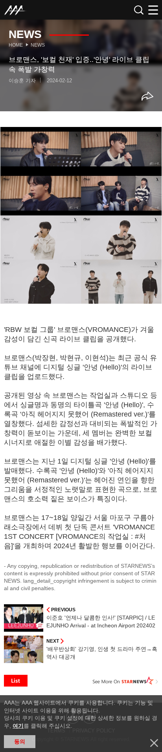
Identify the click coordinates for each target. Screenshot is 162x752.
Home (16, 45)
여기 (18, 726)
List (16, 681)
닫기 (154, 743)
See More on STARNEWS (125, 681)
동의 (19, 741)
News (38, 45)
